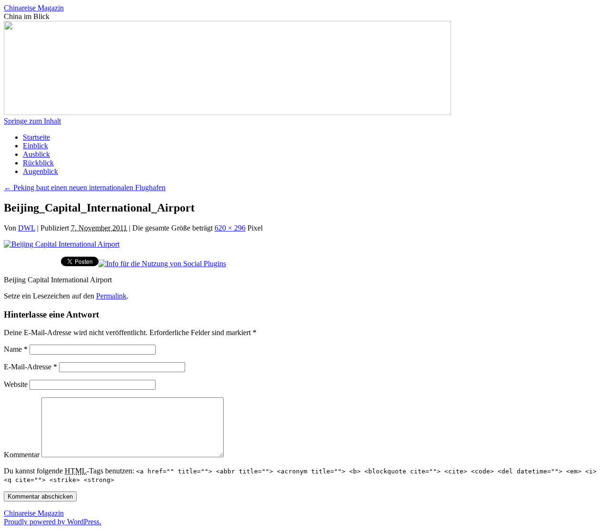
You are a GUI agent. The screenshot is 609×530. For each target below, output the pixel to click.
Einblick (35, 146)
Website (16, 384)
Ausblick (36, 154)
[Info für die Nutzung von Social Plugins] (162, 264)
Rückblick (38, 163)
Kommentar (21, 455)
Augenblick (40, 171)
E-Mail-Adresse (30, 367)
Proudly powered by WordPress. (52, 522)
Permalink (111, 296)
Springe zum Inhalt (32, 121)
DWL (26, 228)
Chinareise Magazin (34, 8)
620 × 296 (230, 228)
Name (16, 349)
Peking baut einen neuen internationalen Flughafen (85, 187)
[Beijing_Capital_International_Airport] (61, 244)
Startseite (36, 137)
